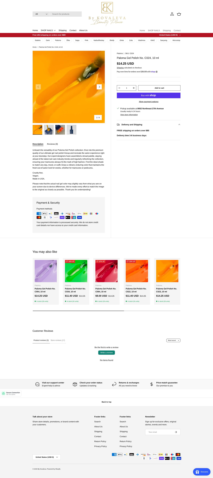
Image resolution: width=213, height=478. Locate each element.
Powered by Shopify (53, 469)
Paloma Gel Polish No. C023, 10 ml (166, 290)
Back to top (106, 402)
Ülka (68, 40)
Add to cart (159, 88)
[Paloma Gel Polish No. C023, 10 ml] (167, 271)
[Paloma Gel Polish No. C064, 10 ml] (106, 271)
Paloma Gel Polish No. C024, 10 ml (51, 47)
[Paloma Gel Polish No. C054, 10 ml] (46, 271)
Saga (77, 40)
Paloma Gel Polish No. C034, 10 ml (75, 290)
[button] (179, 14)
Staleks (38, 40)
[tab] (38, 144)
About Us (83, 30)
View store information (129, 115)
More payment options (148, 101)
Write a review (106, 352)
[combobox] (57, 14)
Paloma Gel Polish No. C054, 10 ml (45, 290)
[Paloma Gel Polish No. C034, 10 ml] (76, 271)
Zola (131, 40)
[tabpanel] (69, 170)
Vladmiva (141, 40)
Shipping (63, 30)
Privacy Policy (100, 446)
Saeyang (163, 40)
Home (35, 30)
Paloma (58, 40)
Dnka (122, 40)
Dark (48, 40)
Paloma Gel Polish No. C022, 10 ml (136, 290)
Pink (86, 40)
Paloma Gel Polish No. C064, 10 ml (105, 290)
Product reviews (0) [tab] (41, 340)
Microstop (176, 40)
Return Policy (100, 441)
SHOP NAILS (47, 30)
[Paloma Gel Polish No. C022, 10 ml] (137, 271)
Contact (73, 30)
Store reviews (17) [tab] (58, 340)
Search (97, 422)
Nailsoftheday (99, 40)
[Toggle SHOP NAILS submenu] (54, 30)
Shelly (112, 40)
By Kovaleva (42, 469)
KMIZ (153, 40)
